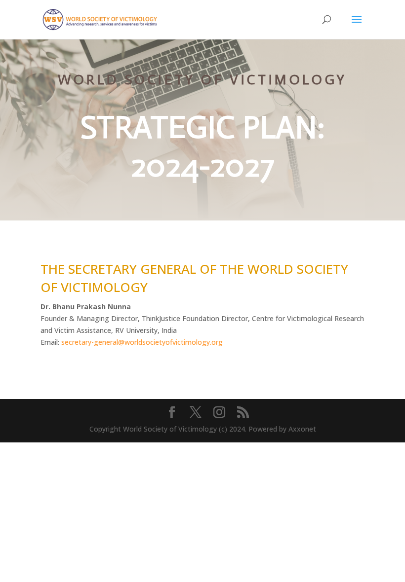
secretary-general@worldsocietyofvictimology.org (142, 342)
